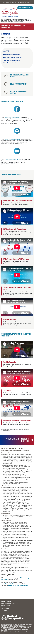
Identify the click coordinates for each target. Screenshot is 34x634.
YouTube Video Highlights (11, 60)
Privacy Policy (6, 601)
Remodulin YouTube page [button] (12, 159)
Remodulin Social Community (12, 57)
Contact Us (5, 608)
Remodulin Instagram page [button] (12, 139)
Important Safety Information (9, 2)
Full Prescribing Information (23, 2)
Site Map (4, 610)
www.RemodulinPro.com (9, 584)
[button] (17, 109)
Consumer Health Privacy (9, 603)
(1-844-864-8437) (23, 585)
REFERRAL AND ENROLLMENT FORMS (19, 76)
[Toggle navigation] (30, 15)
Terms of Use (5, 606)
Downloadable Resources (11, 54)
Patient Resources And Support (18, 92)
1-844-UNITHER (13, 585)
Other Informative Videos (11, 63)
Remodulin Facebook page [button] (12, 117)
